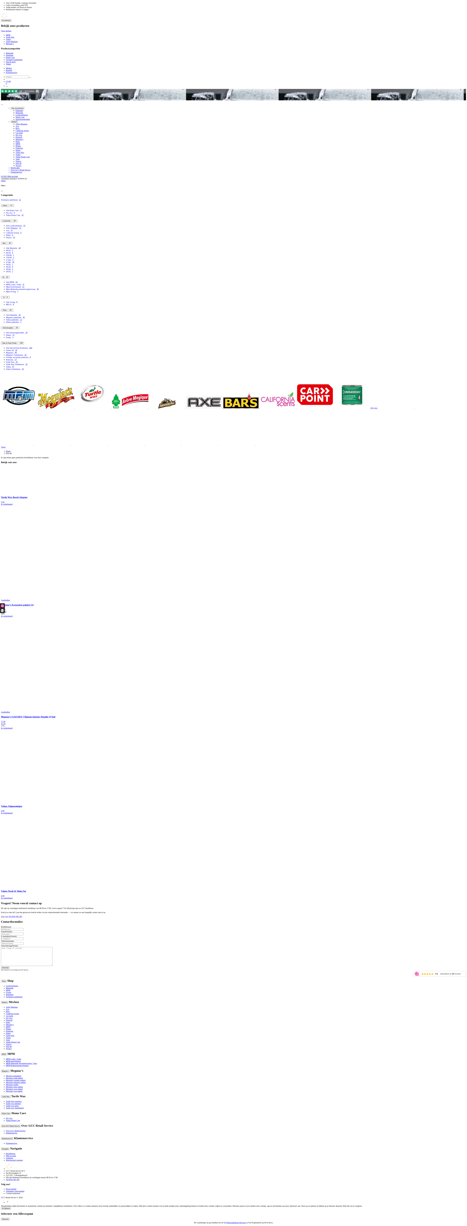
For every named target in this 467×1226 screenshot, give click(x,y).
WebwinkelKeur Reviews (236, 1223)
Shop (4, 981)
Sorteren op (22, 178)
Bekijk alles (15, 168)
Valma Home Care (23, 157)
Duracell (19, 137)
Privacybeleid (11, 1189)
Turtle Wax (10, 37)
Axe (17, 126)
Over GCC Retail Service (20, 170)
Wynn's (18, 166)
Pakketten (9, 55)
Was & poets (11, 62)
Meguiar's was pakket (14, 1091)
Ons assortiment (17, 108)
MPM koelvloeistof (13, 1061)
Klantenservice (11, 73)
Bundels (9, 70)
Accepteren (6, 1208)
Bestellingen (10, 1154)
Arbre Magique (12, 42)
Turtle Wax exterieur (14, 1101)
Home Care (10, 57)
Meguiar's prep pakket (14, 1087)
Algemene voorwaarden (15, 1191)
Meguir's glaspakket (13, 1076)
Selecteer (5, 1219)
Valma (8, 39)
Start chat (5, 916)
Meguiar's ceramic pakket (15, 1080)
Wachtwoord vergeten (14, 1160)
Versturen (5, 968)
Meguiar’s (10, 44)
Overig (8, 992)
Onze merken (6, 31)
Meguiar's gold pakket (14, 1078)
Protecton (19, 148)
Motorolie (9, 53)
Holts (18, 142)
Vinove (18, 161)
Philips (18, 146)
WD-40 (18, 163)
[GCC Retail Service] (9, 18)
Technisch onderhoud (14, 60)
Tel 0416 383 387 (15, 916)
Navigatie (5, 1149)
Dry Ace (19, 135)
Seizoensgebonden (23, 119)
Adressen (9, 1158)
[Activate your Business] (7, 1202)
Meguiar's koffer (12, 1085)
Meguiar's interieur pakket (16, 1082)
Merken (9, 68)
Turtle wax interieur (13, 1104)
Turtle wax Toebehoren (15, 1108)
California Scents (22, 131)
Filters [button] (3, 181)
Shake (18, 150)
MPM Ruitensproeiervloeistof (17, 1066)
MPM (8, 35)
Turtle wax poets (12, 1106)
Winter (8, 64)
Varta (18, 159)
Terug (3, 447)
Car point (19, 133)
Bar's (17, 128)
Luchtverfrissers (22, 115)
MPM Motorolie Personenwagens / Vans (21, 1063)
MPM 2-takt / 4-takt (13, 1059)
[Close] (2, 104)
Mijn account (13, 176)
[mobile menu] (7, 86)
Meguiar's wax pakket (14, 1089)
